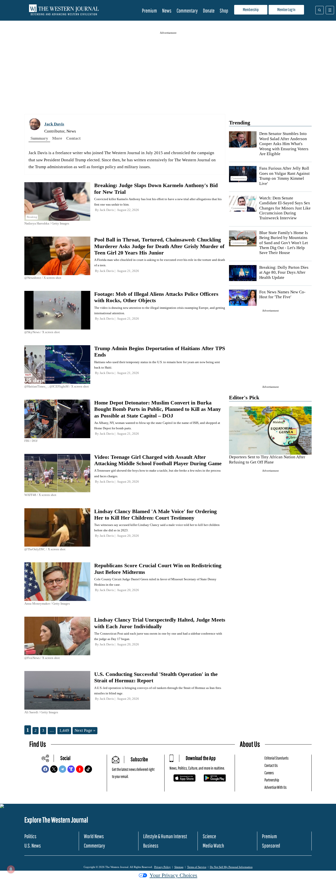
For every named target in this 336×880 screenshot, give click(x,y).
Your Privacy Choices (173, 875)
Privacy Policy (162, 866)
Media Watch (213, 845)
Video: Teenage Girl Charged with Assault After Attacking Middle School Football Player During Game (158, 460)
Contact (73, 138)
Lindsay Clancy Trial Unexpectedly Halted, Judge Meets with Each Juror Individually (159, 623)
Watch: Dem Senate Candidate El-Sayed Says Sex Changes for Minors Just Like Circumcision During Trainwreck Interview (285, 208)
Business (150, 845)
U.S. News (32, 845)
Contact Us (271, 765)
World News (94, 836)
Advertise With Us (275, 787)
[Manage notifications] (11, 869)
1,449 (64, 730)
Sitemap (178, 866)
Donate (208, 10)
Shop (224, 10)
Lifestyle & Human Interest (165, 836)
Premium (149, 10)
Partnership (271, 779)
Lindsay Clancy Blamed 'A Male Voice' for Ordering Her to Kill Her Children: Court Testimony (155, 514)
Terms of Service (196, 866)
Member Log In (286, 9)
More (57, 138)
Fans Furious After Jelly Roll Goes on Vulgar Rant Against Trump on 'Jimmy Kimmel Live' (284, 176)
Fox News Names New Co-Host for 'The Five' (282, 294)
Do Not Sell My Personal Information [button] (231, 866)
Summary (39, 138)
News (166, 10)
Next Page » (85, 730)
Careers (269, 772)
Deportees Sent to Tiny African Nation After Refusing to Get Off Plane (267, 459)
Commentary (187, 10)
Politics (30, 836)
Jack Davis (54, 124)
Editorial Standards (276, 758)
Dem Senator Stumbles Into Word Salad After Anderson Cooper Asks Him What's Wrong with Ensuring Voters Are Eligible (283, 143)
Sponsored (271, 845)
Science (209, 836)
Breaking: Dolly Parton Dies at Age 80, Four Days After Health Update (283, 272)
